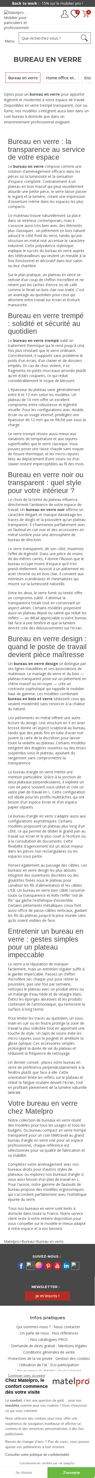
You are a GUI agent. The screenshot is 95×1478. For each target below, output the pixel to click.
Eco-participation (64, 1364)
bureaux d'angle (66, 1174)
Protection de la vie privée (30, 1358)
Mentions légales (72, 1345)
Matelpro (12, 1241)
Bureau (28, 1241)
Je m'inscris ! (47, 1295)
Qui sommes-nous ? (33, 1326)
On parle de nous (34, 1333)
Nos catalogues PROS (49, 1339)
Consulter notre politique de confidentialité (37, 1455)
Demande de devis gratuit (33, 1345)
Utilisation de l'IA (33, 1364)
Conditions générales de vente (49, 1352)
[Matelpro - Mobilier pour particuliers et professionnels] (20, 20)
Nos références (65, 1333)
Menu (10, 41)
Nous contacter (67, 1326)
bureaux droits (20, 1169)
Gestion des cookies (72, 1358)
